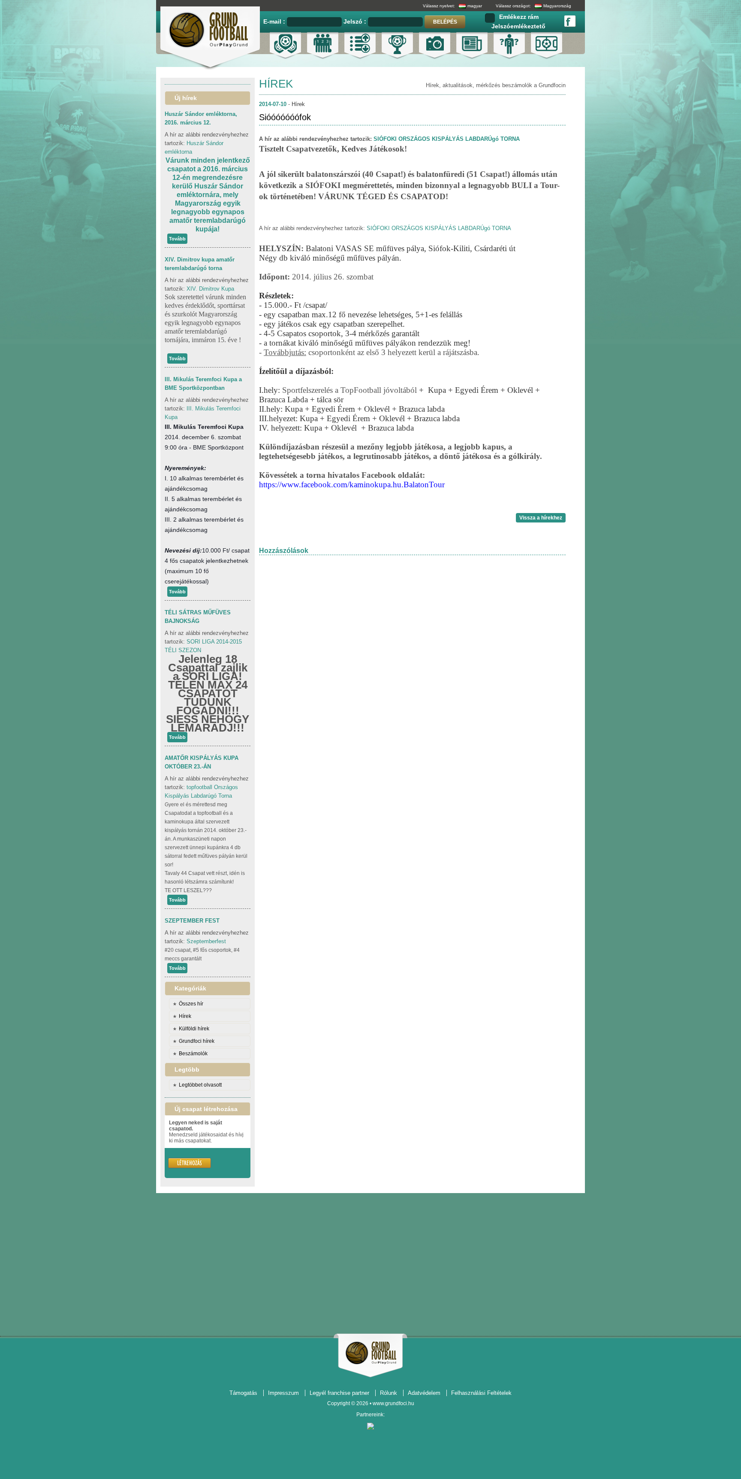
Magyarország (557, 5)
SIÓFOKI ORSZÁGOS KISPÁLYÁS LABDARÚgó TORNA (447, 139)
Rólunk (388, 1393)
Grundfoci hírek (196, 1041)
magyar (474, 5)
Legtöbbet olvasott (200, 1085)
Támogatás (243, 1393)
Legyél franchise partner (339, 1393)
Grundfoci (371, 1353)
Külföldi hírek (194, 1029)
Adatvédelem (424, 1393)
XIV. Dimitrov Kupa (210, 288)
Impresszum (283, 1393)
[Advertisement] (370, 1261)
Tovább (177, 238)
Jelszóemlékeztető (518, 26)
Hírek (185, 1016)
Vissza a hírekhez (540, 518)
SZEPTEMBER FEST (192, 920)
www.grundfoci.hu (393, 1403)
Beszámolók (193, 1054)
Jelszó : (355, 21)
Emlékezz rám (519, 16)
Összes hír (191, 1004)
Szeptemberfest (206, 941)
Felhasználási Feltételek (481, 1393)
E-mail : (275, 21)
